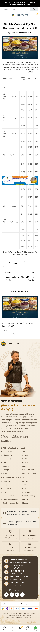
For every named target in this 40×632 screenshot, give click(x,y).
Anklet (24, 452)
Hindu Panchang (28, 496)
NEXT (33, 272)
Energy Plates (8, 459)
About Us (6, 481)
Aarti (24, 485)
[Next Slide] (37, 3)
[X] (12, 594)
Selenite (6, 466)
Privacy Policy (8, 496)
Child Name (26, 492)
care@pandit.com (17, 582)
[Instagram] (17, 594)
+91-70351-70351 (17, 565)
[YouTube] (22, 594)
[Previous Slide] (2, 3)
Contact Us (7, 488)
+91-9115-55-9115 (17, 571)
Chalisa (25, 488)
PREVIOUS (8, 272)
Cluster (25, 455)
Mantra (25, 499)
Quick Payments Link (11, 503)
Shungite (6, 470)
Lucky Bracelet (8, 452)
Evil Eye (25, 459)
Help (4, 492)
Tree (4, 462)
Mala (24, 466)
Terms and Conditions (11, 499)
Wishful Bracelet (9, 455)
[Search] (34, 9)
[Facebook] (6, 594)
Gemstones (26, 462)
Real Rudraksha (28, 470)
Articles (25, 481)
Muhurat (25, 503)
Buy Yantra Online (29, 473)
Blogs (5, 485)
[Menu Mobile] (4, 15)
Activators (6, 473)
